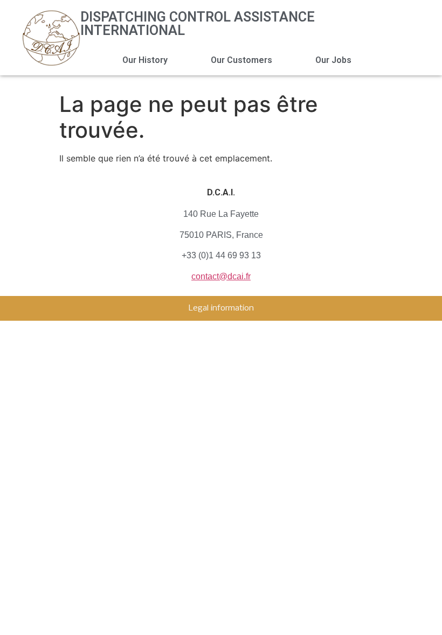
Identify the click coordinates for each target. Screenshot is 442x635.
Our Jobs (333, 60)
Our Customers (241, 60)
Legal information (221, 308)
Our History (145, 60)
